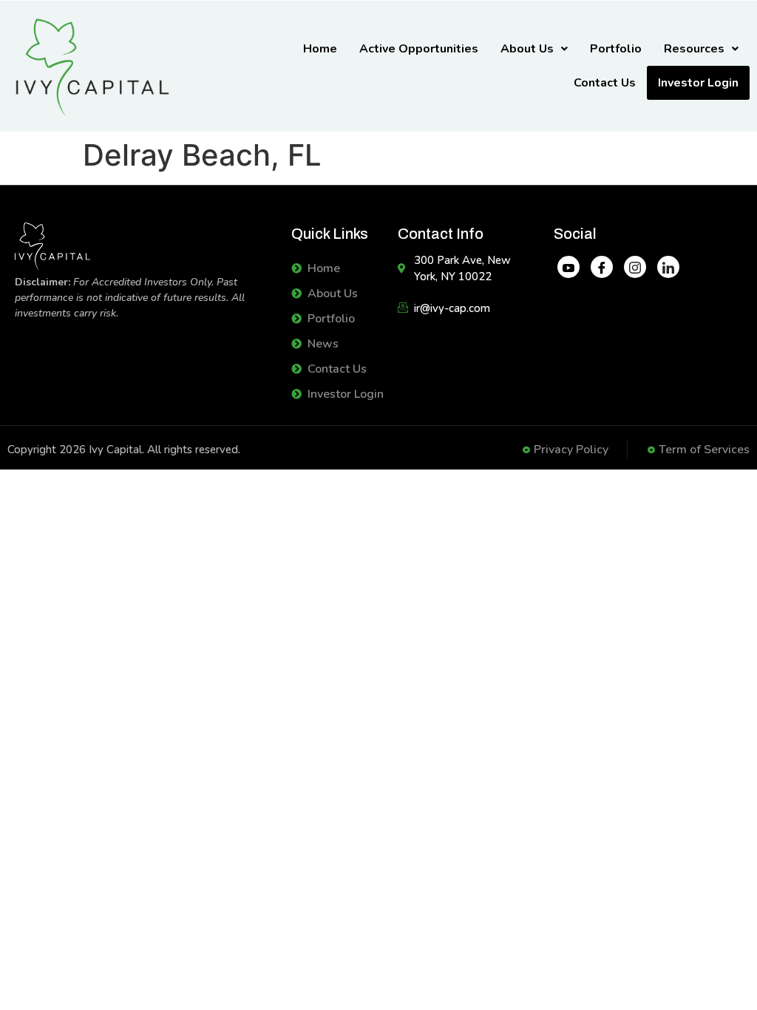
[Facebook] (602, 267)
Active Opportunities (418, 49)
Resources (694, 49)
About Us (527, 49)
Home (320, 49)
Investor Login (698, 83)
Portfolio (616, 49)
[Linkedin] (668, 267)
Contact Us (605, 83)
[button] (534, 49)
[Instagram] (635, 267)
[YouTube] (568, 267)
